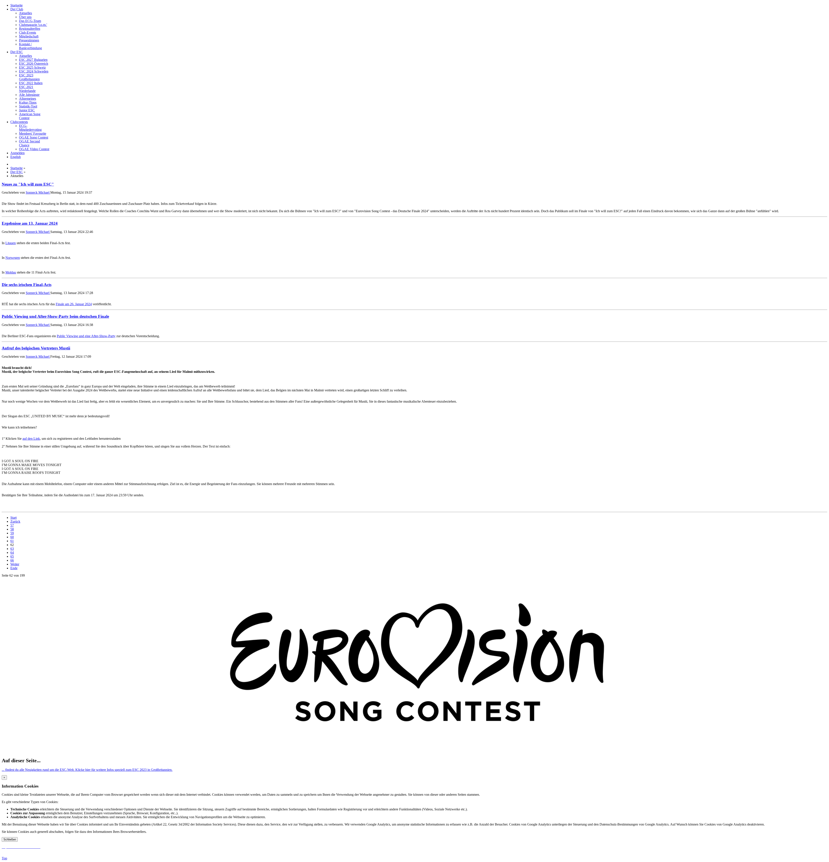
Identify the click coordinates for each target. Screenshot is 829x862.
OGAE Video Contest (34, 149)
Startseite (16, 5)
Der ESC (16, 52)
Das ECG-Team (30, 21)
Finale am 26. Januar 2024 (74, 304)
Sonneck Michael (38, 192)
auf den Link (31, 438)
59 (12, 533)
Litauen (10, 243)
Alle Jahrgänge (29, 94)
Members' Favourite (32, 133)
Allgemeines (27, 98)
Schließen (9, 839)
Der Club (16, 9)
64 (12, 552)
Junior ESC (27, 110)
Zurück (15, 521)
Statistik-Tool (28, 106)
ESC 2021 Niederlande (27, 89)
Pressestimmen (29, 40)
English (15, 157)
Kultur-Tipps (27, 102)
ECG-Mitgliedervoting (30, 127)
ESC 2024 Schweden (33, 71)
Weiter (14, 564)
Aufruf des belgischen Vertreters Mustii (36, 348)
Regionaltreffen (29, 28)
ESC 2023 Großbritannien (29, 77)
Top (4, 858)
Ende (13, 568)
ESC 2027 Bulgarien (33, 60)
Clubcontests (19, 122)
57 (12, 525)
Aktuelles (25, 13)
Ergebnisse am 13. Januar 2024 (30, 223)
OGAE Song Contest (33, 137)
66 (12, 560)
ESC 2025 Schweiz (32, 67)
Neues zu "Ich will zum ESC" (28, 184)
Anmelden (17, 153)
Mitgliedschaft (28, 36)
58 (12, 529)
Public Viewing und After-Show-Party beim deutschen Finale (55, 316)
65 (12, 556)
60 (12, 537)
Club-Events (27, 32)
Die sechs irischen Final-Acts (26, 284)
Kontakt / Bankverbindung (30, 46)
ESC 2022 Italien (31, 83)
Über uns (25, 17)
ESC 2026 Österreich (33, 63)
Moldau (10, 272)
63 (12, 548)
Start (13, 517)
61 (12, 541)
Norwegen (12, 257)
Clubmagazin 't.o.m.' (33, 25)
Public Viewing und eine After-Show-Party (86, 336)
